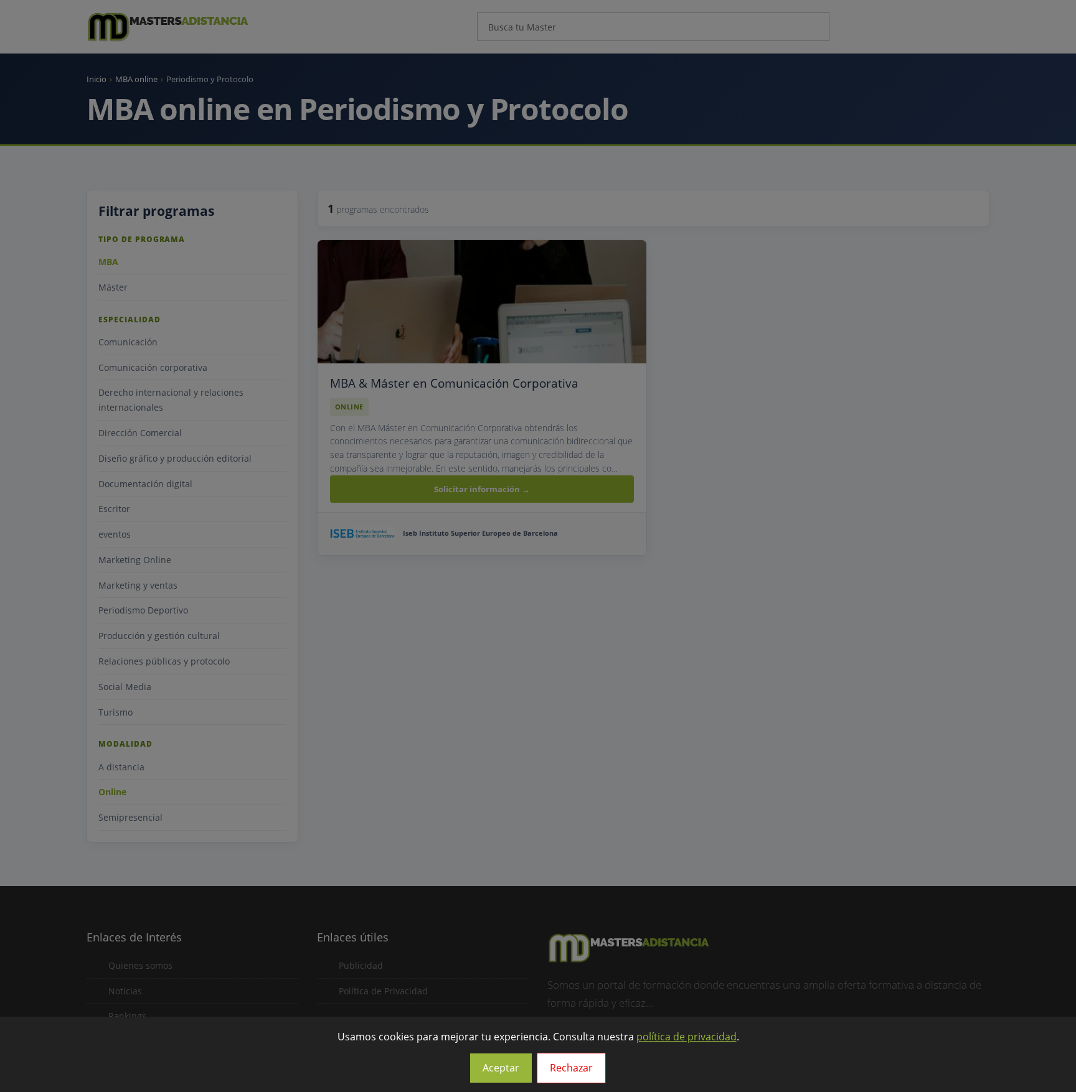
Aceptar (501, 1068)
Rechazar (571, 1068)
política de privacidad (686, 1036)
